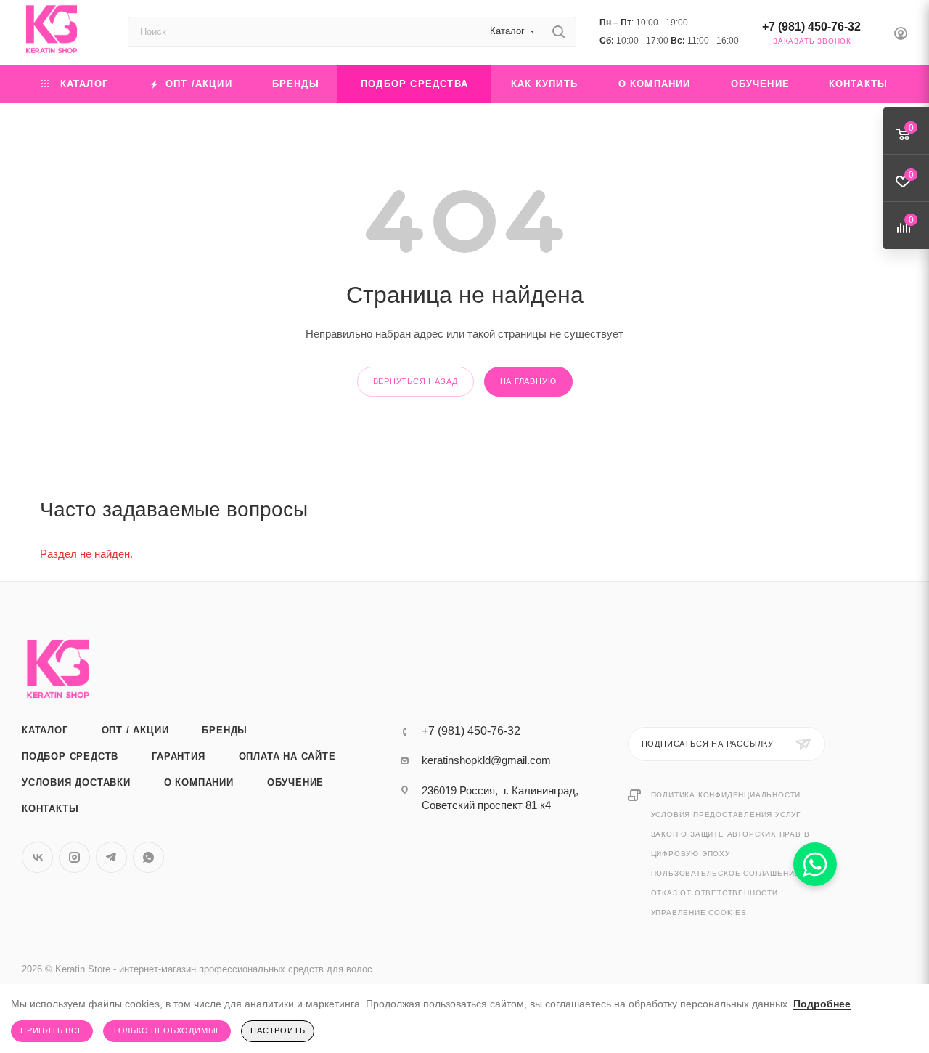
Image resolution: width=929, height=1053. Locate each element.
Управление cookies (699, 912)
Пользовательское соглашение (726, 873)
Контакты (50, 808)
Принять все (51, 1030)
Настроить (277, 1030)
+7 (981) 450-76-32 (811, 26)
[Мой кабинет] (900, 35)
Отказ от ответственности (714, 893)
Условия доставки (76, 782)
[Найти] (558, 32)
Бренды (224, 730)
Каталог (45, 730)
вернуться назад (415, 381)
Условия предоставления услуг (726, 814)
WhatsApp (148, 857)
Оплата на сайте (287, 756)
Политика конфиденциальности (726, 795)
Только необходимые (166, 1030)
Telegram (111, 857)
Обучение (295, 782)
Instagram (74, 857)
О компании (199, 782)
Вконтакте (37, 857)
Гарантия (178, 756)
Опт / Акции (135, 730)
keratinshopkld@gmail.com (486, 760)
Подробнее (822, 1003)
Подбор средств (70, 756)
